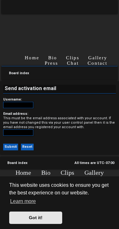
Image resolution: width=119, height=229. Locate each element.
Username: (12, 99)
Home (32, 57)
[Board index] (59, 29)
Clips (72, 57)
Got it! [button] (36, 217)
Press (51, 63)
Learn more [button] (23, 201)
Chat (73, 63)
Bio (52, 57)
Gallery (97, 57)
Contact (97, 63)
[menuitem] (108, 7)
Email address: (15, 114)
